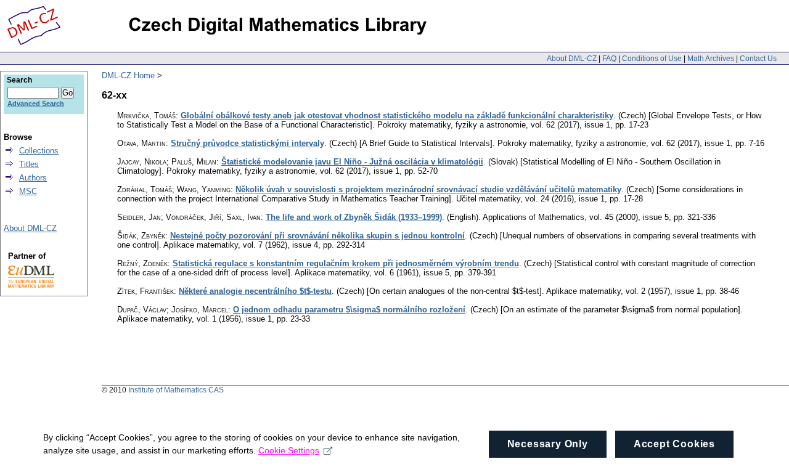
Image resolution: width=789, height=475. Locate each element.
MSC (28, 191)
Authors (33, 177)
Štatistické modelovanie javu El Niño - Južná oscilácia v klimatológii (352, 161)
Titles (29, 164)
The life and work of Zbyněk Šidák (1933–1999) (354, 217)
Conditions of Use (652, 58)
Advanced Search (35, 103)
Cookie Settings (288, 450)
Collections (39, 150)
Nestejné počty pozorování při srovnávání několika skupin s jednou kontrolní (317, 235)
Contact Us (758, 58)
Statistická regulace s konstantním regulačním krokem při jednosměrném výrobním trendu (346, 263)
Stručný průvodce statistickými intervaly (247, 143)
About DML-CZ (572, 58)
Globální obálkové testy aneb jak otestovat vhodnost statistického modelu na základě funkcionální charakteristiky (397, 115)
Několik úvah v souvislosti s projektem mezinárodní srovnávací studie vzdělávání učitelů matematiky (428, 189)
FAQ (609, 58)
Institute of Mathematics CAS (176, 390)
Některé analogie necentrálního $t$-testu (255, 291)
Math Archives (710, 58)
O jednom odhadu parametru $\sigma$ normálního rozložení (349, 309)
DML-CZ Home (128, 75)
